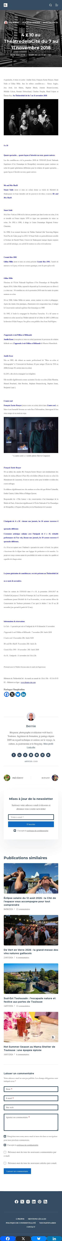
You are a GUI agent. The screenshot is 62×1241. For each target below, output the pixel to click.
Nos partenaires (47, 1223)
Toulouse (53, 22)
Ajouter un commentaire (18, 1117)
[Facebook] (6, 694)
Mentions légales (37, 1219)
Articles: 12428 (31, 761)
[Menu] (56, 5)
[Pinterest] (39, 1201)
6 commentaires (22, 957)
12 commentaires (23, 909)
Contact (31, 1227)
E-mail (10, 1098)
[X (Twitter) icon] (31, 755)
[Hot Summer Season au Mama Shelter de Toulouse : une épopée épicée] (31, 1027)
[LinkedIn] (34, 1201)
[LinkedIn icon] (19, 755)
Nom (9, 1089)
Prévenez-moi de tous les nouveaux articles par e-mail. (32, 1163)
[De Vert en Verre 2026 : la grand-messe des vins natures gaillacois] (31, 930)
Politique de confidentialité (21, 1223)
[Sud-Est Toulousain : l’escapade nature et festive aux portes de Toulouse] (31, 978)
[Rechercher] (50, 5)
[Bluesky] (17, 694)
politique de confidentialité (37, 830)
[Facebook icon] (14, 755)
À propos (20, 1219)
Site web (10, 1107)
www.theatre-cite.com (28, 682)
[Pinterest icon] (42, 755)
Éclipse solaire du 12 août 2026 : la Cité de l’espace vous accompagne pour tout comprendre (30, 901)
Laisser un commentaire (17, 1171)
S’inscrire (31, 824)
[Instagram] (28, 1201)
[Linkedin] (23, 694)
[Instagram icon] (37, 755)
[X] (12, 694)
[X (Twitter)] (22, 1201)
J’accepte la (32, 830)
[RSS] (45, 1201)
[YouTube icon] (48, 755)
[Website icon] (25, 755)
